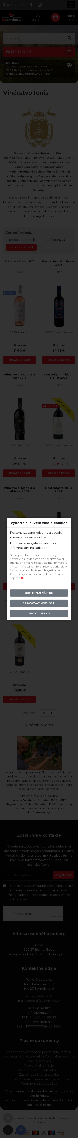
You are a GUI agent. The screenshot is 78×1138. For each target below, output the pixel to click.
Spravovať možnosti (39, 603)
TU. (23, 578)
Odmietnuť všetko (39, 592)
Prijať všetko (39, 613)
